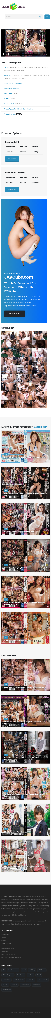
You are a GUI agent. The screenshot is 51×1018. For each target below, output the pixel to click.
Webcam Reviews (7, 949)
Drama (18, 114)
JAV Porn (30, 975)
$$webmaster (6, 943)
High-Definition (28, 109)
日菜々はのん (15, 89)
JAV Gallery (41, 970)
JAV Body (32, 970)
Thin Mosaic (18, 109)
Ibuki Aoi (5, 985)
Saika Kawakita (43, 980)
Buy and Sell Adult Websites (11, 957)
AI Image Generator (8, 954)
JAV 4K (24, 970)
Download (12, 159)
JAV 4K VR (14, 985)
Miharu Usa (30, 980)
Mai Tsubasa (6, 980)
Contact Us (5, 935)
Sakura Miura (6, 990)
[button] (42, 54)
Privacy (3, 941)
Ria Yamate (36, 985)
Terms (3, 938)
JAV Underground (7, 975)
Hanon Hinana (17, 83)
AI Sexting (4, 951)
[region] (25, 43)
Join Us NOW (14, 314)
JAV (3, 970)
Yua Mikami (20, 975)
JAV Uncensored (13, 970)
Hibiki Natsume (19, 980)
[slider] (23, 54)
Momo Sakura (25, 985)
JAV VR (39, 975)
